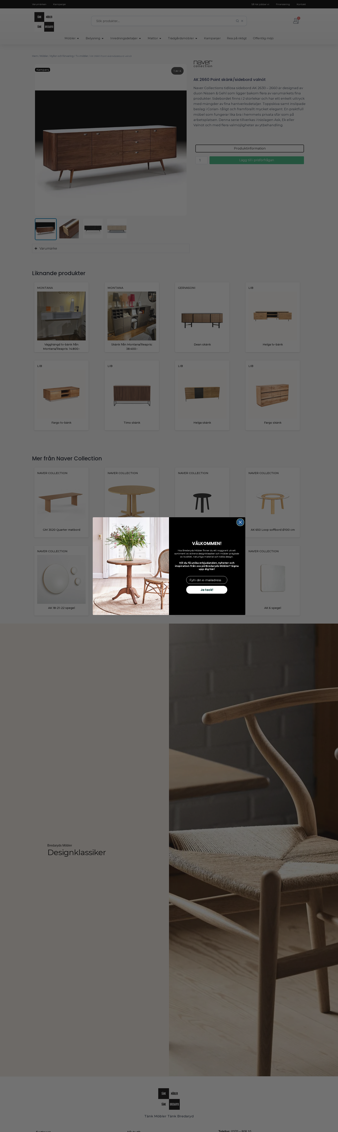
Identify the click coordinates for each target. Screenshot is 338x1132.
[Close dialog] (240, 522)
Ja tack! (206, 590)
